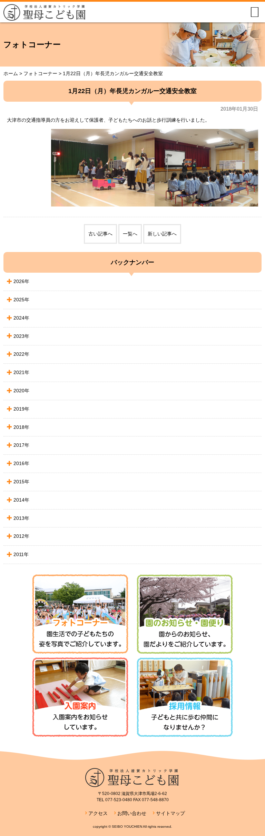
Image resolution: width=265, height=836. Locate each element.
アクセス (98, 813)
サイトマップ (170, 813)
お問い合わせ (131, 813)
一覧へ (130, 233)
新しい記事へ (162, 233)
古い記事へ (100, 233)
